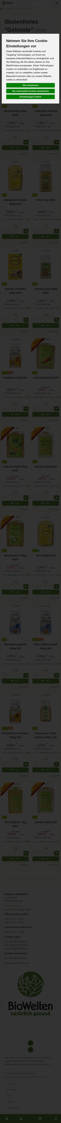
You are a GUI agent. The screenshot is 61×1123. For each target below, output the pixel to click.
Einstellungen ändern (30, 97)
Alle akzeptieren (31, 85)
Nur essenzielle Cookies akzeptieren (30, 91)
